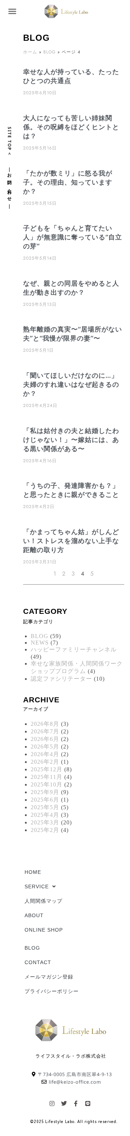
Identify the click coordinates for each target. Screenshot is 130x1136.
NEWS (40, 642)
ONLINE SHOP (44, 930)
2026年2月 (45, 762)
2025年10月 (46, 784)
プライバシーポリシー (52, 991)
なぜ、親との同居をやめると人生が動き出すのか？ (71, 287)
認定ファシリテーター (61, 679)
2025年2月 (45, 830)
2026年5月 (45, 746)
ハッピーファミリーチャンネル (74, 649)
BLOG (49, 52)
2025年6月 (45, 800)
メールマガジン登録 (49, 977)
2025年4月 (45, 815)
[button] (12, 11)
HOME (33, 872)
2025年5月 (45, 807)
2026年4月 (45, 754)
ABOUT (34, 915)
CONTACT (38, 962)
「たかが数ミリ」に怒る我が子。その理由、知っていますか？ (67, 182)
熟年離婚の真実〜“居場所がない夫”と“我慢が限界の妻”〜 (72, 333)
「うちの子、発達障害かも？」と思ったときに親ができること (71, 490)
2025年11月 (46, 777)
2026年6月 (45, 739)
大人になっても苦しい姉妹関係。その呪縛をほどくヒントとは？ (71, 126)
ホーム (30, 52)
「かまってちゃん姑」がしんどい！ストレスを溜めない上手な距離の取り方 (71, 540)
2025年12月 (46, 769)
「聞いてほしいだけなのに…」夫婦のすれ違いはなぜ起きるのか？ (71, 384)
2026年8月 (45, 724)
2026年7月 (45, 731)
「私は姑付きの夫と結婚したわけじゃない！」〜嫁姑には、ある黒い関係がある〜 (71, 439)
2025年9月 (45, 792)
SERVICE (37, 886)
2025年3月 (45, 822)
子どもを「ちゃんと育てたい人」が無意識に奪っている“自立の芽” (72, 237)
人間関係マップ (43, 901)
